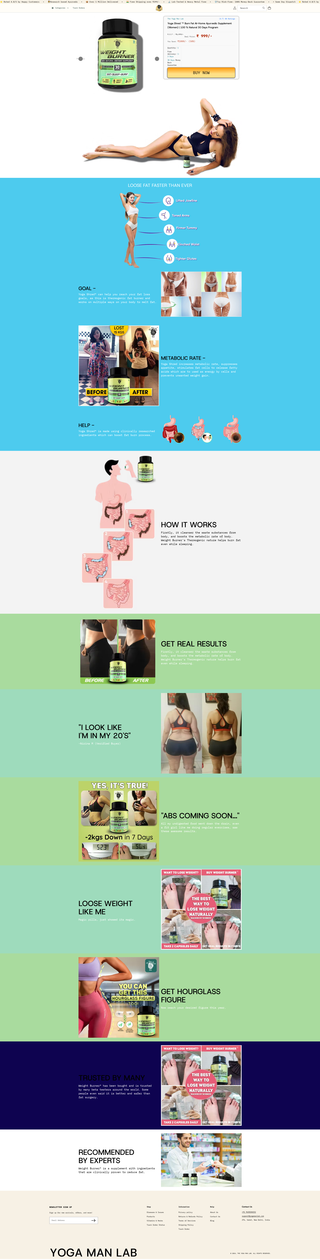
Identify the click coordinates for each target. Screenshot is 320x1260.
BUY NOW (201, 72)
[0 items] (269, 8)
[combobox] (252, 8)
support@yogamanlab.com (253, 1216)
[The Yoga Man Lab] (159, 8)
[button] (80, 59)
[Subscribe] (93, 1220)
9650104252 (251, 1212)
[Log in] (235, 8)
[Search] (263, 8)
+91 (244, 1212)
